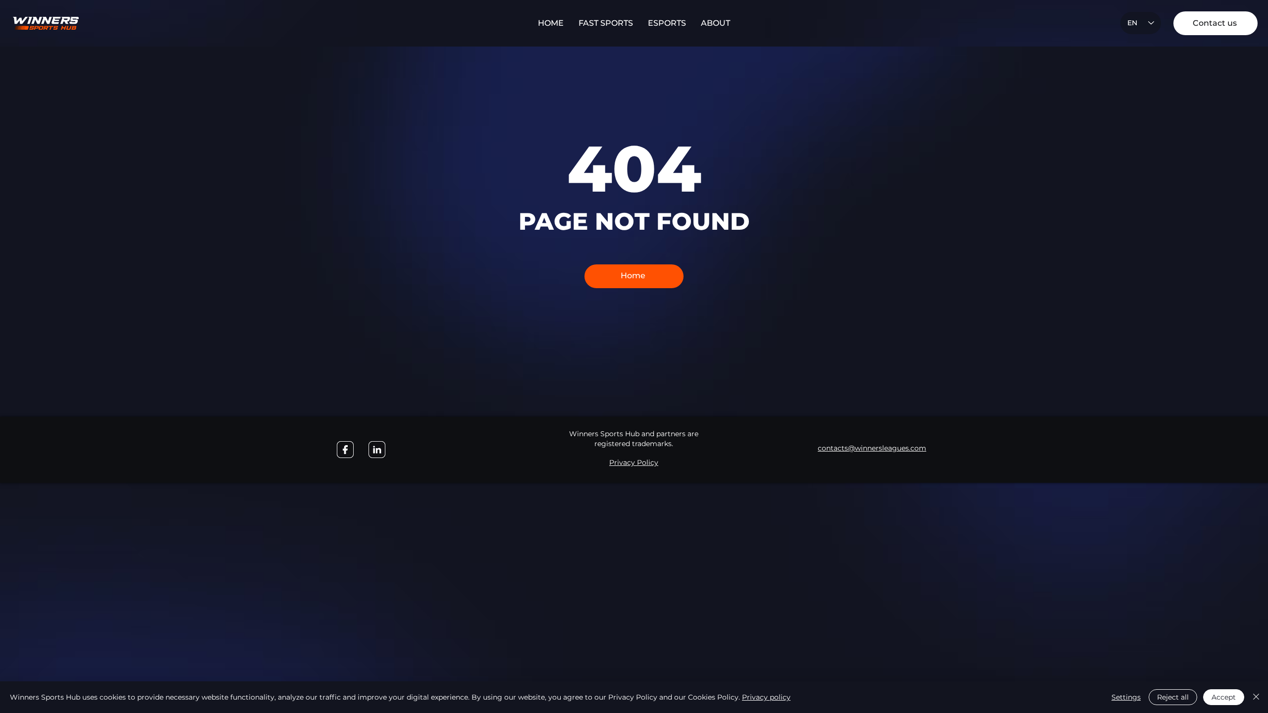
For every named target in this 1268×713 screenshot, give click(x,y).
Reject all (1173, 697)
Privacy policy (766, 697)
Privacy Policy (633, 462)
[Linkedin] (377, 449)
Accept (1224, 697)
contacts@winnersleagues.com (872, 448)
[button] (605, 23)
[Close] (1256, 697)
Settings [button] (1126, 697)
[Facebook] (345, 449)
